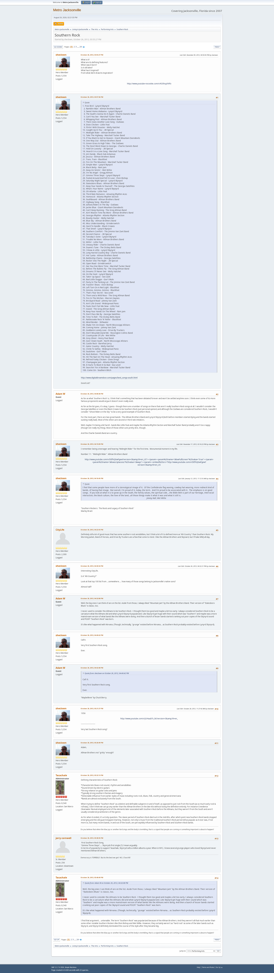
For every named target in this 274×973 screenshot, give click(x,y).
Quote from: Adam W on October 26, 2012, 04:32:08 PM (106, 883)
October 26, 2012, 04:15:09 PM (92, 444)
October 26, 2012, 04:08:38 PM (92, 394)
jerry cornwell (63, 838)
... (78, 46)
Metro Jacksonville (67, 10)
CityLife (60, 529)
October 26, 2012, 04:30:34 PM (92, 566)
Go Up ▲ (219, 967)
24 (80, 46)
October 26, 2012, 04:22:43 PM (92, 530)
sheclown (61, 54)
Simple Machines (70, 967)
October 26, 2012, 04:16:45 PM (92, 478)
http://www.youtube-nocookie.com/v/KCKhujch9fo (149, 83)
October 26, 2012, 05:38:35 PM (92, 838)
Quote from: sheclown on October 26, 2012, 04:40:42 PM (107, 673)
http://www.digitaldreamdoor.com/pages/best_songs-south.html (109, 377)
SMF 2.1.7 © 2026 (57, 967)
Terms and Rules (208, 967)
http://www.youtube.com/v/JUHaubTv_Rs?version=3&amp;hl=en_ (149, 718)
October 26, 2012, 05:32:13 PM (92, 775)
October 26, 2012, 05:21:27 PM (92, 708)
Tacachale (61, 775)
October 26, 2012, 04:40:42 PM (92, 635)
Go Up (56, 940)
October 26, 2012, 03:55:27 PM (92, 55)
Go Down (58, 47)
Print (217, 47)
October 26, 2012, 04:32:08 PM (92, 598)
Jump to (183, 951)
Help (198, 967)
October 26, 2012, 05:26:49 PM (92, 743)
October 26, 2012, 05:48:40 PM (92, 877)
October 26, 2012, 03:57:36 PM (92, 97)
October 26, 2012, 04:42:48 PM (92, 668)
